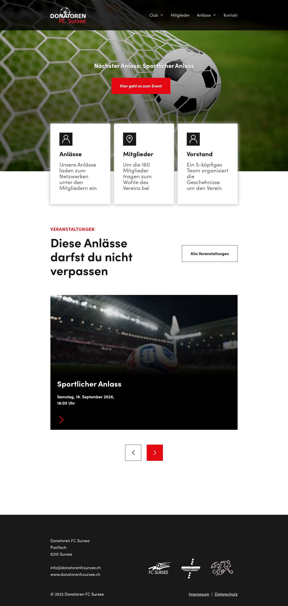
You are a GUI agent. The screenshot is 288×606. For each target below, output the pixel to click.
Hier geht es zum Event (141, 86)
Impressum (199, 594)
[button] (157, 15)
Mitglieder (180, 15)
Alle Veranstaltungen (210, 253)
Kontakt (231, 15)
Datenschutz (226, 594)
